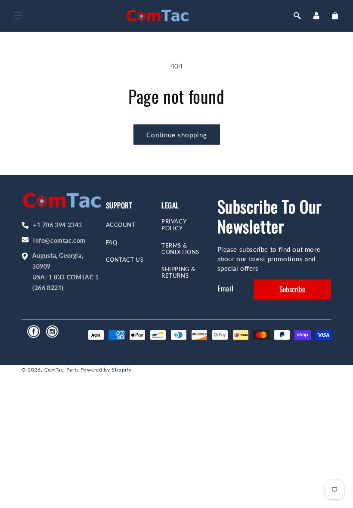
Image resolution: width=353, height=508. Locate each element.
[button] (18, 15)
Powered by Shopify (106, 369)
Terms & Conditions (180, 248)
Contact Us (125, 260)
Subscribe (292, 289)
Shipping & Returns (178, 272)
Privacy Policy (173, 224)
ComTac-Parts (61, 369)
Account (121, 225)
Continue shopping (176, 135)
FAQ (112, 242)
